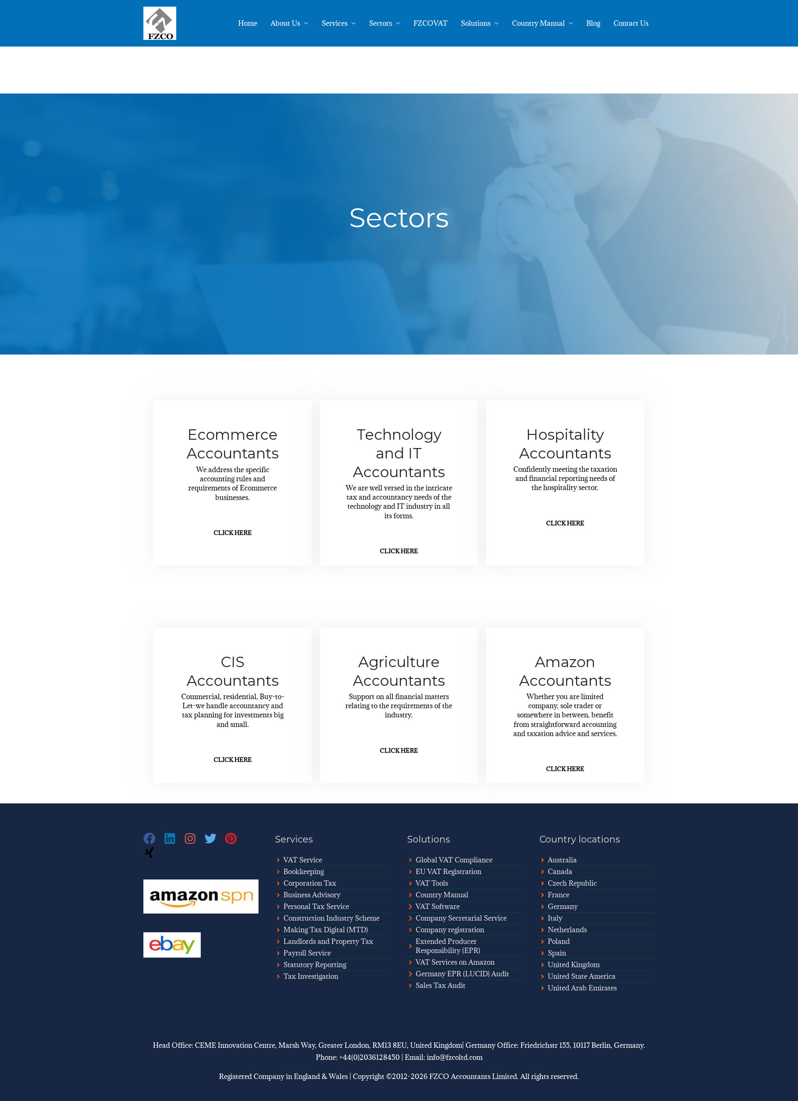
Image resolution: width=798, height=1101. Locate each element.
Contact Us (630, 23)
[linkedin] (174, 839)
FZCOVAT (431, 23)
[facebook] (153, 839)
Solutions (475, 23)
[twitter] (214, 839)
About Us (285, 23)
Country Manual (538, 23)
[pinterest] (235, 839)
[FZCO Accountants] (159, 22)
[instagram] (194, 839)
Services (334, 23)
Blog (593, 23)
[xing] (150, 853)
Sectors (380, 23)
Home (247, 23)
